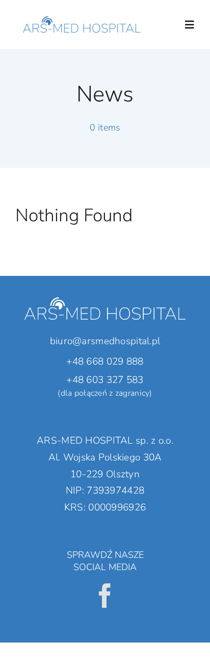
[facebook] (105, 595)
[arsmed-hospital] (82, 9)
